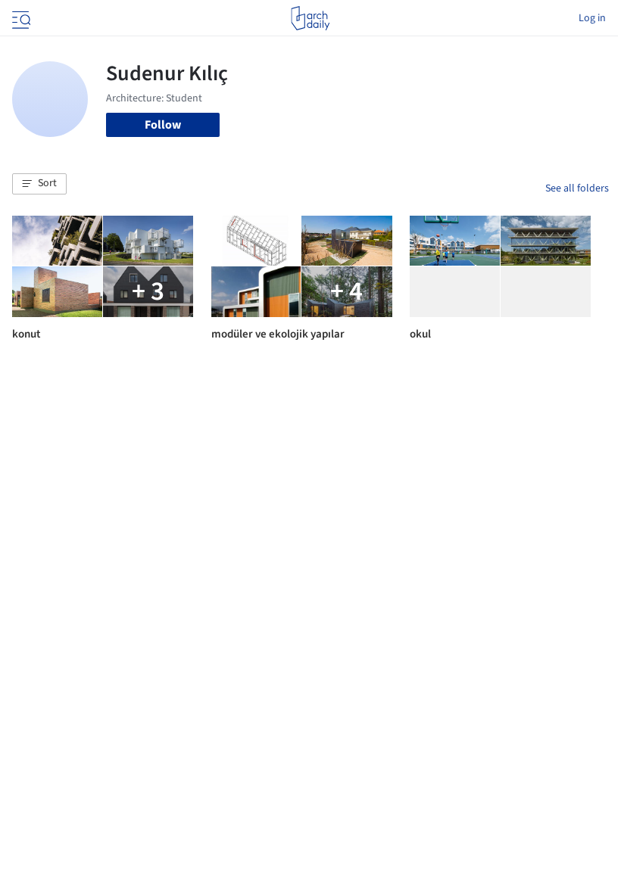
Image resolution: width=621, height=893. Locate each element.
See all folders (577, 188)
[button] (39, 183)
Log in (592, 18)
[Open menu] (19, 18)
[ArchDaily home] (310, 18)
